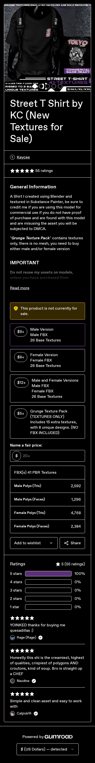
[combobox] (34, 543)
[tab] (35, 86)
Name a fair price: (26, 445)
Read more (19, 288)
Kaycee (23, 157)
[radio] (47, 335)
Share (76, 543)
